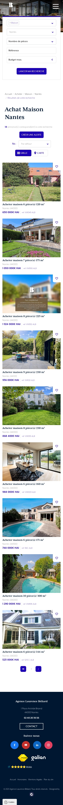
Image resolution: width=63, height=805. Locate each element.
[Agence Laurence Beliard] (10, 6)
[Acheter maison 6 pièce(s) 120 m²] (31, 182)
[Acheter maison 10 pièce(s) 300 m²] (31, 573)
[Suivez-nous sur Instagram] (48, 745)
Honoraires (22, 779)
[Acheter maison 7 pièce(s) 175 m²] (31, 238)
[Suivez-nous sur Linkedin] (37, 745)
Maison (28, 94)
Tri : (14, 144)
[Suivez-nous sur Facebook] (14, 745)
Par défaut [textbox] (26, 144)
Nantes (38, 94)
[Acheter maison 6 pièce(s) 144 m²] (31, 629)
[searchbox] (21, 23)
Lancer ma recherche (31, 71)
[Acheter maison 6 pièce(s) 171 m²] (31, 517)
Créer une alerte (31, 134)
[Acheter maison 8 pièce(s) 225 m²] (31, 294)
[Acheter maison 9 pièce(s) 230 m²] (31, 349)
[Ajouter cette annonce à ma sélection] (57, 166)
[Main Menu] (56, 6)
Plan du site (48, 779)
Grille (24, 153)
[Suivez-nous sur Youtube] (26, 745)
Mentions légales (35, 779)
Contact (31, 726)
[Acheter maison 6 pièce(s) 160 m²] (31, 461)
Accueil (8, 94)
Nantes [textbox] (12, 32)
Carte (40, 153)
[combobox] (31, 23)
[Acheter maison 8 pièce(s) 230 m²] (31, 405)
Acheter (18, 94)
